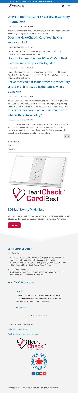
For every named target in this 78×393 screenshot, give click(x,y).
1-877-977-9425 (21, 1)
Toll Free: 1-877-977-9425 (18, 329)
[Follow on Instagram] (44, 373)
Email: (10, 334)
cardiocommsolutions (16, 26)
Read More (21, 307)
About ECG (12, 149)
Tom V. (19, 291)
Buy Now (14, 225)
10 (46, 315)
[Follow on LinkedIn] (37, 373)
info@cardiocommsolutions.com (26, 334)
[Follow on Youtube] (40, 373)
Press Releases (14, 141)
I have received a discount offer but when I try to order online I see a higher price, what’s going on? (39, 86)
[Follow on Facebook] (33, 373)
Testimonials (13, 145)
